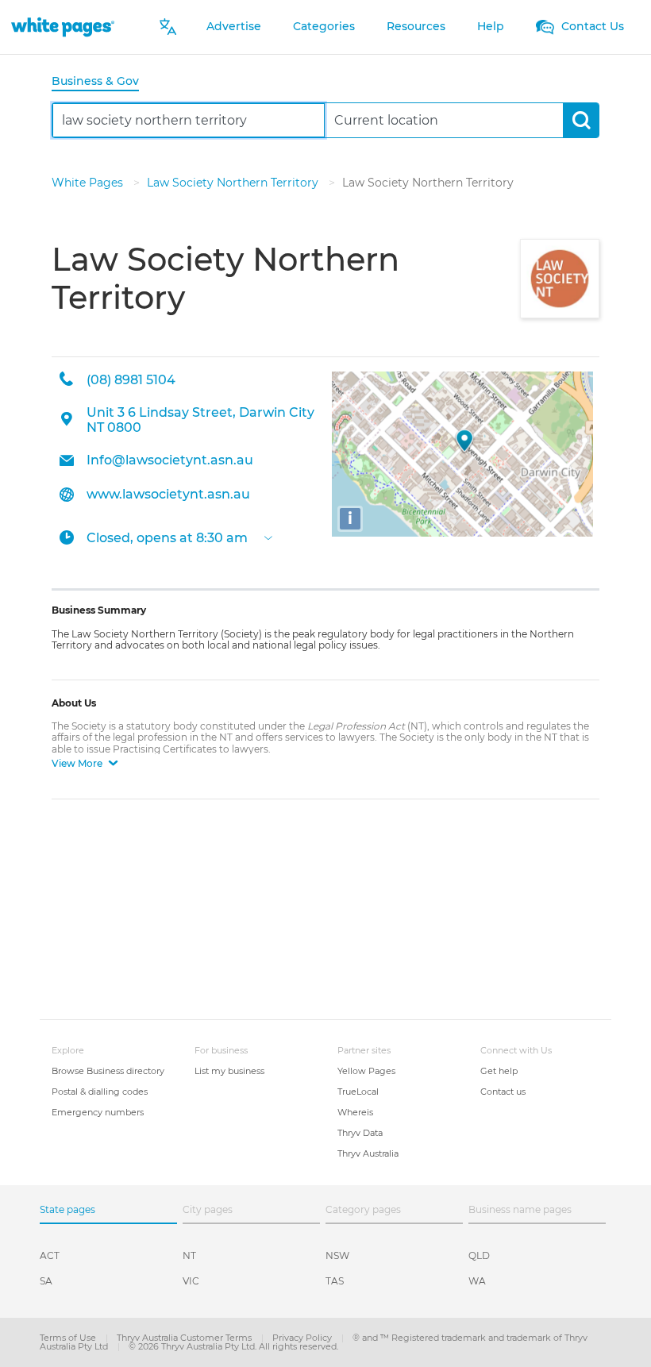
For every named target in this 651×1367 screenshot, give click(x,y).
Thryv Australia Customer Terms (185, 1337)
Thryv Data (360, 1132)
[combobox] (188, 120)
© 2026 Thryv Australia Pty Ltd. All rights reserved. (233, 1346)
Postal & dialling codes (100, 1091)
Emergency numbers (98, 1112)
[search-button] (581, 120)
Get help (499, 1070)
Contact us (503, 1091)
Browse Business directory (108, 1070)
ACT (50, 1255)
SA (46, 1281)
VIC (191, 1281)
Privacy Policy (303, 1337)
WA (477, 1281)
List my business (229, 1070)
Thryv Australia (368, 1153)
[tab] (102, 82)
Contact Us (591, 26)
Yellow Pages (366, 1070)
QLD (479, 1255)
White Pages (89, 182)
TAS (335, 1281)
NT (189, 1255)
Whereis (355, 1112)
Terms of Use (69, 1337)
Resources (416, 26)
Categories (324, 26)
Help (490, 26)
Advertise (233, 26)
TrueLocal (358, 1091)
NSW (337, 1255)
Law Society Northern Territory (234, 182)
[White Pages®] (62, 26)
